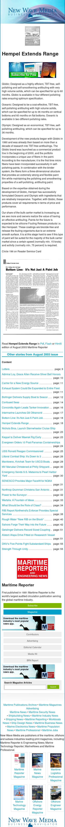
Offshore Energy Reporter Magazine (37, 807)
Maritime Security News (42, 712)
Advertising (32, 640)
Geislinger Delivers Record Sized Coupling (26, 529)
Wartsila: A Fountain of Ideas (18, 500)
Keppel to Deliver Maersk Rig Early (21, 437)
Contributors (32, 634)
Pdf (42, 343)
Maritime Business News (48, 723)
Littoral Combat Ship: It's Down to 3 (21, 456)
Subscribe (33, 605)
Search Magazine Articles (18, 682)
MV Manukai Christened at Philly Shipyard (25, 467)
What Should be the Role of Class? (21, 505)
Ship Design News (22, 723)
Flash (48, 343)
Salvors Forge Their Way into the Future (24, 524)
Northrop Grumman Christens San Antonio (25, 489)
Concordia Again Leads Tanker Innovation (25, 407)
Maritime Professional (28, 730)
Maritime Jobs (50, 730)
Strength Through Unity (15, 549)
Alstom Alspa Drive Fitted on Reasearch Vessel (28, 535)
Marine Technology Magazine (19, 805)
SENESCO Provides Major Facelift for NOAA (27, 481)
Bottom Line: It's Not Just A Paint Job (22, 418)
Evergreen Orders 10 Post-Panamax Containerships (31, 442)
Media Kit (32, 653)
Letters (5, 369)
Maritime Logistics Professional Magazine (56, 775)
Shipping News (14, 719)
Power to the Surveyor (14, 495)
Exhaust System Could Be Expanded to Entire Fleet (31, 388)
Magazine (32, 611)
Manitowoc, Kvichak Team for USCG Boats (26, 461)
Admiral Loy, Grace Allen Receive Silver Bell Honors (31, 374)
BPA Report (32, 660)
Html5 (58, 343)
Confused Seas (10, 402)
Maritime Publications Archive (20, 705)
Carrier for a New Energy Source (20, 383)
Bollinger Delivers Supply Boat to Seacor (25, 397)
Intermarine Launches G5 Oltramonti (22, 412)
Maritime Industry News (45, 715)
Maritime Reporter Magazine (19, 773)
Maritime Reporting (36, 719)
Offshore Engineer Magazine (55, 805)
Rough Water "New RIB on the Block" (23, 519)
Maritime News (18, 712)
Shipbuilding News (19, 715)
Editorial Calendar (32, 647)
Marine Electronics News (21, 726)
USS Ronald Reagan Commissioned (22, 451)
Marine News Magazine (37, 773)
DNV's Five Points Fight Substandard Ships (26, 543)
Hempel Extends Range (15, 423)
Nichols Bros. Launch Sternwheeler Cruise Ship (28, 428)
